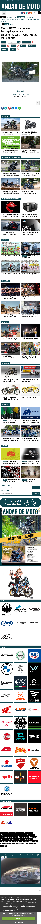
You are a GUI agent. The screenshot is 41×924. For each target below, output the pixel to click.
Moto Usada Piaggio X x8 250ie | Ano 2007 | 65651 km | (20, 856)
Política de (18, 922)
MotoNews (4, 116)
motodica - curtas (5, 21)
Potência (4, 49)
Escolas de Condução (8, 843)
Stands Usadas (24, 837)
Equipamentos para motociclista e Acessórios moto (17, 835)
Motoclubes (20, 843)
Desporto (4, 322)
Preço (22, 46)
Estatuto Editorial (21, 898)
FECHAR (18, 919)
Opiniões (4, 240)
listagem (12, 24)
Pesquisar (36, 488)
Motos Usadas (5, 833)
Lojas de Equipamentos (24, 839)
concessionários (5, 19)
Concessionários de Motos (9, 837)
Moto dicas (5, 404)
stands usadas (14, 19)
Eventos (4, 446)
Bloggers (28, 843)
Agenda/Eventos (16, 833)
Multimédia (5, 281)
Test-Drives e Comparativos (10, 157)
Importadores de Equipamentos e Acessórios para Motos (19, 841)
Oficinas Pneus (11, 839)
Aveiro (12, 49)
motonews (21, 19)
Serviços (3, 846)
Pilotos (34, 843)
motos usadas (21, 17)
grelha (6, 24)
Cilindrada (31, 46)
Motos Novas (28, 833)
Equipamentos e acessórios (10, 199)
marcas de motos (30, 17)
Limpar (3, 42)
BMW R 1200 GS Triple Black (20, 94)
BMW (13, 46)
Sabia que (4, 363)
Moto (3, 46)
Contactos (4, 898)
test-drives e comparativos (32, 19)
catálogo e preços (11, 17)
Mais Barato (26, 42)
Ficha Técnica (11, 898)
